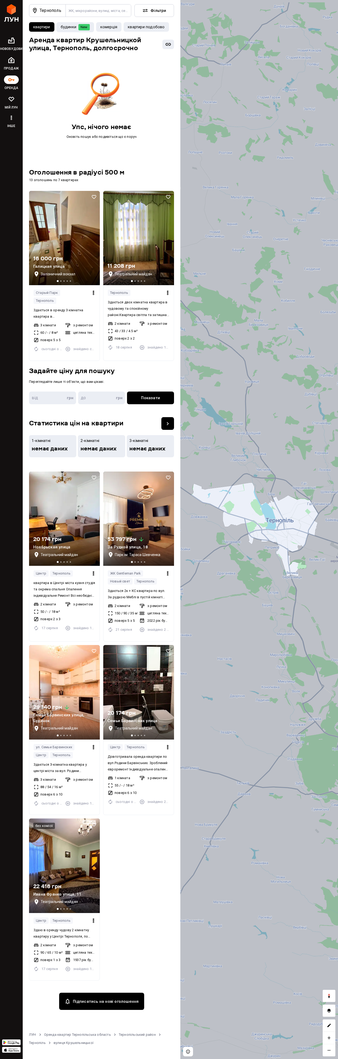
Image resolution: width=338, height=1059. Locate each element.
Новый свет (120, 581)
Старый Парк (47, 293)
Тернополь (45, 301)
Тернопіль (37, 1043)
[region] (259, 529)
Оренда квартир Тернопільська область (77, 1035)
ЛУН (32, 1035)
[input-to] (101, 398)
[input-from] (52, 398)
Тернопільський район (137, 1035)
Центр (41, 573)
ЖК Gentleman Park (125, 573)
